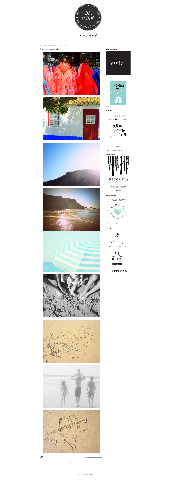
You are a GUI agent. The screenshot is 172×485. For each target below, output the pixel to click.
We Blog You (90, 474)
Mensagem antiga (97, 463)
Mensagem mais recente (46, 463)
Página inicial (73, 463)
